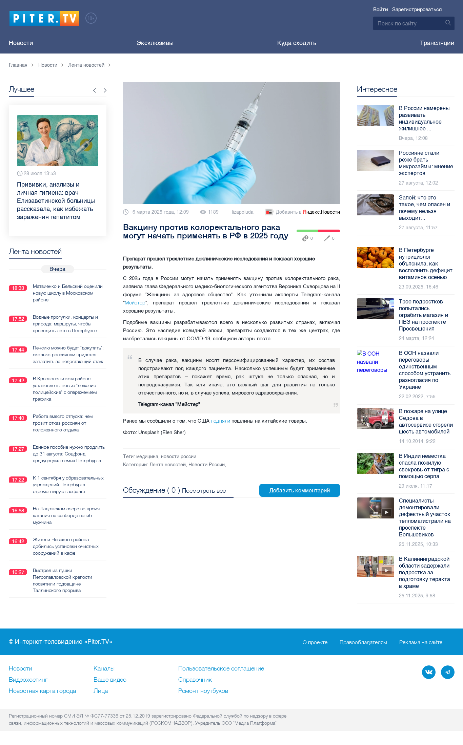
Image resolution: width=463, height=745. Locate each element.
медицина (147, 457)
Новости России (206, 465)
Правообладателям (363, 642)
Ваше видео (110, 680)
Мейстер (135, 302)
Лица (101, 691)
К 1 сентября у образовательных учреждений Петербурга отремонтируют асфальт (68, 484)
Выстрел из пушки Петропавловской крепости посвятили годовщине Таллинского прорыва (62, 580)
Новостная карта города (42, 691)
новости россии (178, 457)
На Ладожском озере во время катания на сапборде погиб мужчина (66, 515)
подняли (221, 421)
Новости (21, 43)
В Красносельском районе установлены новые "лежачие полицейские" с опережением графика (65, 389)
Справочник (195, 680)
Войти (380, 9)
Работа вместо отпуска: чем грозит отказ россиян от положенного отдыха (63, 423)
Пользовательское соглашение (221, 668)
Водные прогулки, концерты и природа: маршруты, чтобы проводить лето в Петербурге (65, 324)
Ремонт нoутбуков (203, 691)
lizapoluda (243, 212)
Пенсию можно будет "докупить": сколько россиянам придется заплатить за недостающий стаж (68, 354)
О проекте (315, 642)
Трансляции (437, 43)
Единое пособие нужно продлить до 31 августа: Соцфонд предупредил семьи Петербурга (69, 454)
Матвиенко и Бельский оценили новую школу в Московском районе (68, 293)
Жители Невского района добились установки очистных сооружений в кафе (66, 546)
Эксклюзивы (155, 43)
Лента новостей (167, 465)
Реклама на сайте (420, 642)
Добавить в (308, 212)
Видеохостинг (28, 680)
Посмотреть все (204, 490)
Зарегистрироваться (417, 9)
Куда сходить (296, 43)
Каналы (104, 668)
